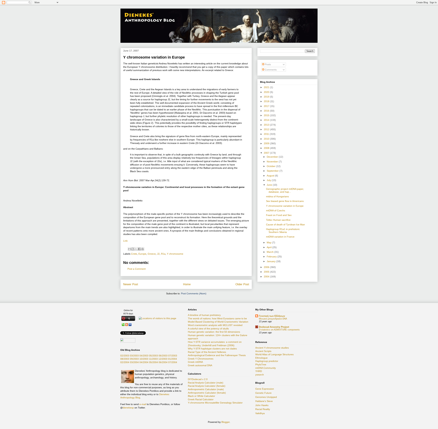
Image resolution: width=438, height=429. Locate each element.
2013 (267, 124)
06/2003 (163, 355)
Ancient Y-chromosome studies (272, 347)
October (271, 166)
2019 (267, 96)
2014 (267, 120)
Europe (142, 253)
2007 (267, 152)
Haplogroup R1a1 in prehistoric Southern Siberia (283, 230)
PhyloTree (260, 364)
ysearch (259, 374)
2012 (267, 129)
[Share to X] (136, 249)
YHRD (258, 371)
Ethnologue (261, 357)
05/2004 (153, 362)
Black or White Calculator (201, 396)
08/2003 (124, 358)
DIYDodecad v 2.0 (198, 379)
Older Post (242, 284)
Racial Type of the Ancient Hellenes (207, 352)
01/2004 (172, 358)
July (269, 180)
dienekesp (128, 407)
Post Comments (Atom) (193, 293)
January (271, 261)
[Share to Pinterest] (142, 249)
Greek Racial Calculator (201, 399)
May (269, 242)
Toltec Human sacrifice (278, 220)
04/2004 (143, 362)
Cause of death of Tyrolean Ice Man (285, 224)
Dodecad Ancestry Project (274, 326)
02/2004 (124, 362)
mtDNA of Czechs (275, 210)
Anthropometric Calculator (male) (206, 389)
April (269, 247)
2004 (267, 276)
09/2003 (134, 358)
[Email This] (129, 249)
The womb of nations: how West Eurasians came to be (217, 318)
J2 (158, 253)
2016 (267, 110)
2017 (267, 106)
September (273, 170)
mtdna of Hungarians (277, 196)
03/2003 (134, 355)
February (272, 256)
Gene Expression (264, 388)
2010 (267, 138)
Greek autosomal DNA (200, 365)
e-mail (142, 404)
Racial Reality (262, 409)
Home (187, 284)
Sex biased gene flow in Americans (285, 201)
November (273, 161)
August (271, 175)
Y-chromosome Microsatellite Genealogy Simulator (215, 402)
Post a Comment (136, 268)
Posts (267, 64)
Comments (270, 69)
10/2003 (143, 358)
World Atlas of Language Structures (274, 354)
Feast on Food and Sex (279, 215)
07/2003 (172, 355)
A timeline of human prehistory (204, 315)
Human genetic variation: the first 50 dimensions (214, 331)
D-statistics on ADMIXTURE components (279, 329)
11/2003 (153, 358)
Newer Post (130, 284)
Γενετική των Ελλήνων (272, 316)
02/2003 (124, 355)
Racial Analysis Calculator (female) (206, 386)
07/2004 (172, 362)
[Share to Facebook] (139, 249)
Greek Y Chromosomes (200, 358)
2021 (267, 87)
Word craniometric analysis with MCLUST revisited (215, 325)
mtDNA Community (265, 368)
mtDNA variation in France (280, 236)
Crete (134, 253)
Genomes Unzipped (266, 397)
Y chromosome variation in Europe (285, 205)
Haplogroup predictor (266, 361)
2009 (267, 143)
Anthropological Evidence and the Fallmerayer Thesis (217, 355)
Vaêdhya (260, 413)
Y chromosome (175, 253)
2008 (267, 148)
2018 (267, 101)
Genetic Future (263, 393)
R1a (163, 253)
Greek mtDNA (195, 362)
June (270, 184)
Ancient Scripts (263, 351)
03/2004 (134, 362)
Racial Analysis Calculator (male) (205, 382)
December (273, 156)
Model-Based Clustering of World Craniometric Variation (218, 321)
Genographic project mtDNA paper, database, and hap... (285, 190)
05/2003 (153, 355)
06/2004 (163, 362)
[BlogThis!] (132, 249)
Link (125, 240)
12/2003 (162, 358)
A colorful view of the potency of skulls (208, 328)
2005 (267, 271)
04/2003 (143, 355)
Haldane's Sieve (264, 401)
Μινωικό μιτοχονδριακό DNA (273, 318)
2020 (267, 92)
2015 (267, 115)
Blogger (225, 422)
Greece (152, 253)
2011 (267, 134)
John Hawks (261, 405)
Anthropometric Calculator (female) (207, 392)
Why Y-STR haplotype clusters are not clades (212, 348)
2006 (267, 267)
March (270, 252)
